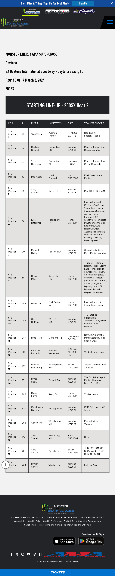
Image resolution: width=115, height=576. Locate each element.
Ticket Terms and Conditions (51, 525)
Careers (15, 517)
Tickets (57, 572)
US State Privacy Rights (92, 517)
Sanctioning (30, 525)
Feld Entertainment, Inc (52, 561)
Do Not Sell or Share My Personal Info (82, 521)
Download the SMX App (79, 525)
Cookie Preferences (52, 521)
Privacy (75, 517)
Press (23, 517)
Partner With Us (35, 517)
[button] (57, 3)
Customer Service (53, 517)
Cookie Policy (35, 521)
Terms (67, 517)
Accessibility (20, 521)
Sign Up (83, 3)
